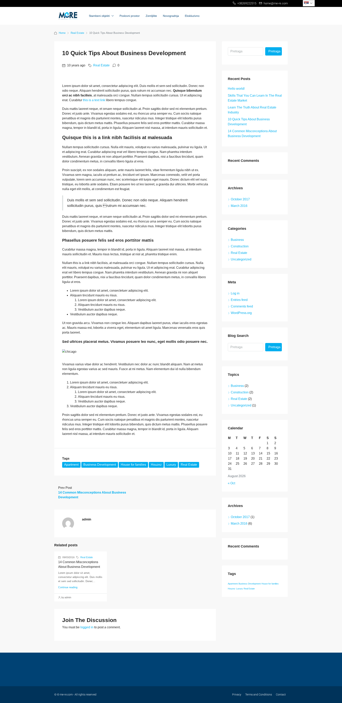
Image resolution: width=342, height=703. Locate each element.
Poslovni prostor (130, 15)
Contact (281, 694)
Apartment (71, 464)
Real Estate (77, 32)
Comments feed (242, 306)
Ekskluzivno (192, 15)
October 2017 (240, 199)
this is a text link (94, 100)
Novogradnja (171, 15)
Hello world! (236, 88)
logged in (86, 627)
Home (62, 32)
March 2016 (239, 205)
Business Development (99, 464)
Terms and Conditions (258, 694)
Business (237, 239)
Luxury (171, 464)
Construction (240, 246)
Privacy (236, 694)
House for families (133, 464)
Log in (235, 293)
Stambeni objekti (99, 15)
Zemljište (151, 15)
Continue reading (67, 587)
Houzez (156, 464)
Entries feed (239, 300)
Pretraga (274, 51)
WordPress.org (241, 313)
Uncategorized (241, 259)
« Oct (231, 483)
